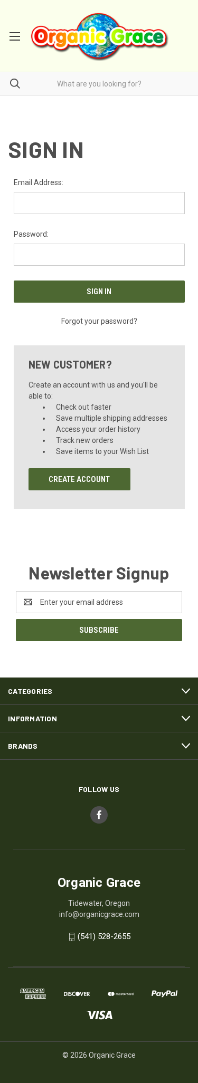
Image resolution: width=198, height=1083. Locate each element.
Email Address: (38, 182)
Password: (31, 234)
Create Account (79, 479)
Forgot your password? (99, 321)
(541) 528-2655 (104, 936)
